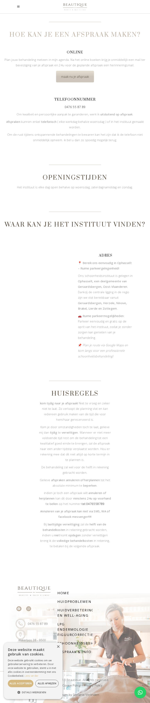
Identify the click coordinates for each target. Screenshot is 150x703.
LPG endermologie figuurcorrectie (75, 629)
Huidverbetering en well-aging (75, 613)
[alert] (33, 671)
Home (63, 593)
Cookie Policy (71, 685)
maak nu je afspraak (75, 76)
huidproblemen (74, 601)
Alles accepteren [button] (21, 683)
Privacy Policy (93, 685)
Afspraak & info (74, 652)
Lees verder (31, 675)
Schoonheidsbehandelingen (88, 643)
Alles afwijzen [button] (47, 683)
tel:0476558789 (93, 504)
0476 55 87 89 (75, 107)
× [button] (58, 646)
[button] (140, 692)
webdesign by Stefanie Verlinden (75, 695)
